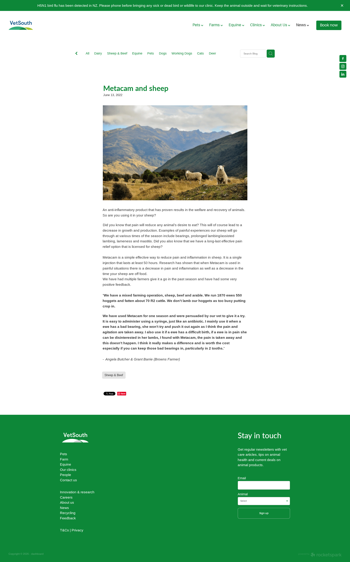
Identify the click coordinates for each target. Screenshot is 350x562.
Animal (243, 494)
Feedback (68, 518)
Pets (196, 25)
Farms (215, 25)
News (301, 25)
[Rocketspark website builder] (320, 555)
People (65, 475)
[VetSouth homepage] (42, 25)
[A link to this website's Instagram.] (342, 66)
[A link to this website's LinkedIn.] (342, 74)
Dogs (163, 53)
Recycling (67, 513)
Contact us (68, 480)
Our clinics (68, 470)
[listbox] (264, 501)
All (87, 53)
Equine (235, 25)
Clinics (256, 25)
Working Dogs (182, 53)
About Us (279, 25)
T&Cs (64, 530)
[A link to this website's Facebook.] (342, 58)
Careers (66, 497)
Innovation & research (77, 492)
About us (67, 502)
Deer (212, 53)
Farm (64, 459)
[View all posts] (76, 53)
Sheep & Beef (117, 53)
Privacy (77, 530)
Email (242, 478)
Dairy (98, 53)
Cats (200, 53)
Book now (329, 25)
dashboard (37, 553)
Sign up (264, 513)
